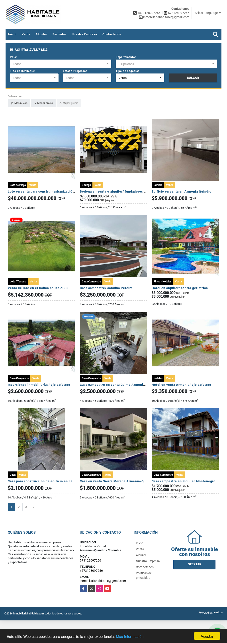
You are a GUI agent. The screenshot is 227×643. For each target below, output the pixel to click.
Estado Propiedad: (75, 71)
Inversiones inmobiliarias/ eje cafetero (39, 384)
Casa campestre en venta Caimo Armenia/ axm (117, 384)
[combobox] (60, 64)
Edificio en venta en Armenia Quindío (181, 191)
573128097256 (178, 13)
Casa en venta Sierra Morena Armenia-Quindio (117, 481)
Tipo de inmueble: (22, 71)
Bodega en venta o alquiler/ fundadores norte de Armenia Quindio (132, 191)
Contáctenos (111, 34)
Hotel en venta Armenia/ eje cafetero (181, 384)
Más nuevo (20, 103)
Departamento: (126, 57)
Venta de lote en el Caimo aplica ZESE (38, 288)
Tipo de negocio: (127, 71)
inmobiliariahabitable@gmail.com (103, 581)
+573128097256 (148, 13)
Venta (26, 34)
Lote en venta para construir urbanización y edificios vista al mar (60, 191)
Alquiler (41, 34)
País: (13, 57)
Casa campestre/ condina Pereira (106, 288)
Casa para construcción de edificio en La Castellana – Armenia (58, 481)
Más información (129, 636)
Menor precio (45, 103)
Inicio (12, 34)
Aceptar (207, 636)
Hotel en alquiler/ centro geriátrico (180, 288)
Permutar (59, 34)
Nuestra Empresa (84, 34)
